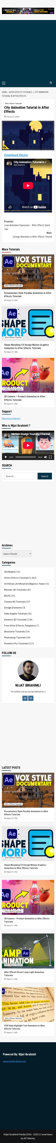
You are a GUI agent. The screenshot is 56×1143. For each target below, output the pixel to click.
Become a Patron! (11, 418)
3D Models (9, 571)
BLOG (7, 595)
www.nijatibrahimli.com (14, 1061)
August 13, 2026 (12, 979)
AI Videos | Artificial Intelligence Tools (24, 583)
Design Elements (13, 607)
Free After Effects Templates (20, 625)
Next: (32, 234)
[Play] (5, 457)
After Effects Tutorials (13, 104)
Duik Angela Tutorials (15, 613)
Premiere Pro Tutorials (16, 643)
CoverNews (46, 1134)
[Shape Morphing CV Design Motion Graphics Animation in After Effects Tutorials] (28, 323)
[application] (28, 445)
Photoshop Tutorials (15, 637)
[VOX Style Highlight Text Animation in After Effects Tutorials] (28, 1004)
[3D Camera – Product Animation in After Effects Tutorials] (28, 375)
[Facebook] (25, 698)
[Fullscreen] (50, 457)
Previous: (27, 225)
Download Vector (16, 155)
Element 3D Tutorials (15, 619)
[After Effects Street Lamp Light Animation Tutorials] (28, 951)
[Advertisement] (28, 49)
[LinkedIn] (30, 698)
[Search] (51, 82)
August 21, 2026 (12, 352)
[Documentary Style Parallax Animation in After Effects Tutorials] (28, 271)
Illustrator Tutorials (14, 631)
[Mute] (45, 457)
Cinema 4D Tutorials (14, 601)
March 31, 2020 (13, 117)
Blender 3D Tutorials (15, 589)
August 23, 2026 (12, 300)
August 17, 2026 (12, 404)
